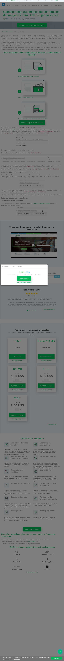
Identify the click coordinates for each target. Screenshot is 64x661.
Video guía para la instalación (24, 282)
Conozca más (24, 279)
